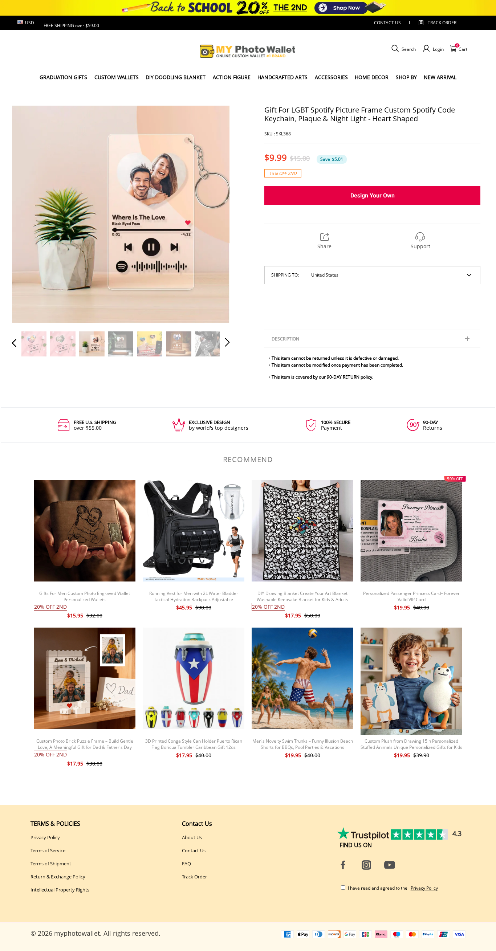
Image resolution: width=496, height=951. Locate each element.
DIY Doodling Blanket (176, 77)
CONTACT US (387, 23)
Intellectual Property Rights (60, 889)
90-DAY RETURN (343, 377)
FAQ (186, 863)
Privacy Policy (45, 837)
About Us (192, 837)
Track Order (442, 23)
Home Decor (372, 77)
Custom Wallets (116, 77)
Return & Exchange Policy (58, 876)
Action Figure (232, 77)
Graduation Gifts (63, 77)
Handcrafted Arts (282, 77)
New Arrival (440, 77)
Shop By (406, 77)
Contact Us (194, 850)
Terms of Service (48, 850)
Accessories (331, 77)
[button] (29, 214)
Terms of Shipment (51, 863)
